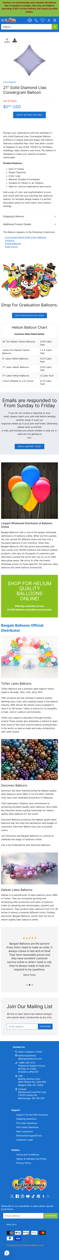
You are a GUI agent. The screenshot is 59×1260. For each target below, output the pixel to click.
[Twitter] (12, 1196)
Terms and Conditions (27, 1154)
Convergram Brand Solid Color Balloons (25, 237)
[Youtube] (28, 1196)
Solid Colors (11, 246)
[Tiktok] (33, 1196)
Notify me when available (29, 115)
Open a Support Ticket (30, 446)
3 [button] (32, 985)
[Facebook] (17, 1196)
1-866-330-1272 (26, 1062)
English (11, 1224)
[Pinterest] (38, 1196)
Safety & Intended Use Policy (31, 1158)
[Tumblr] (43, 1196)
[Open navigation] (2, 20)
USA (20, 1075)
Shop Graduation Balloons (29, 315)
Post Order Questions (27, 1127)
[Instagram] (22, 1196)
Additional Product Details (17, 224)
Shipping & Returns (13, 216)
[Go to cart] (55, 20)
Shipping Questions (26, 1118)
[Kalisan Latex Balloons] (29, 868)
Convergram (9, 82)
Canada (22, 1089)
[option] (29, 60)
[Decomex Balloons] (29, 759)
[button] (7, 1253)
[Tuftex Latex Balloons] (29, 656)
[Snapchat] (48, 1196)
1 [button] (26, 985)
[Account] (49, 20)
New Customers (24, 1131)
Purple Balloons (13, 243)
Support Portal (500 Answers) (32, 1114)
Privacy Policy (23, 1163)
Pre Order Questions (26, 1123)
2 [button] (29, 985)
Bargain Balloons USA (34, 1245)
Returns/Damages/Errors (29, 1135)
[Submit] (55, 27)
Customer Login (24, 1139)
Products (9, 240)
